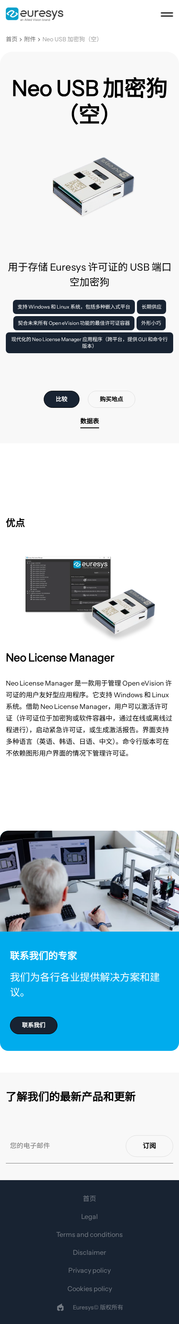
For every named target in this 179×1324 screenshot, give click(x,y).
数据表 (89, 421)
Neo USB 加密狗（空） (72, 39)
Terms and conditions (89, 1234)
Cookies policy (89, 1288)
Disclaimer (89, 1252)
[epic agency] (60, 1307)
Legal (89, 1216)
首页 (11, 39)
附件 (30, 39)
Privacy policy (89, 1270)
